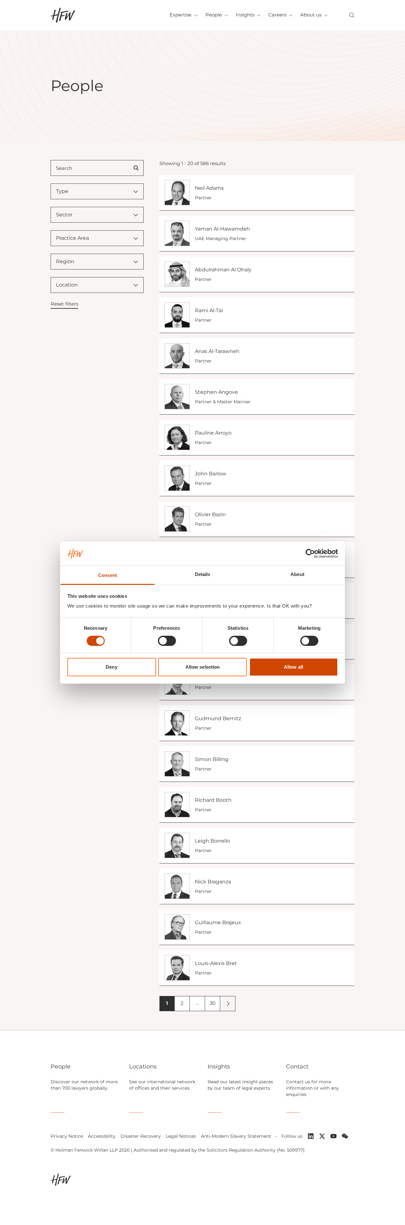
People (213, 15)
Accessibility (101, 1136)
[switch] (167, 641)
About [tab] (297, 574)
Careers (277, 15)
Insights (245, 15)
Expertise (180, 15)
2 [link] (182, 1003)
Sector (64, 215)
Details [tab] (202, 574)
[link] (227, 1003)
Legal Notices (181, 1136)
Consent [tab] (107, 575)
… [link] (197, 1003)
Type (62, 191)
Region (65, 261)
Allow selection (202, 667)
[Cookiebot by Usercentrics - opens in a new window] (310, 553)
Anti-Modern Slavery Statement (236, 1136)
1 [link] (167, 1003)
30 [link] (212, 1003)
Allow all (293, 667)
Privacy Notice (67, 1136)
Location (67, 285)
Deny (111, 667)
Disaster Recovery (141, 1136)
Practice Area (72, 238)
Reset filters (64, 304)
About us (310, 15)
